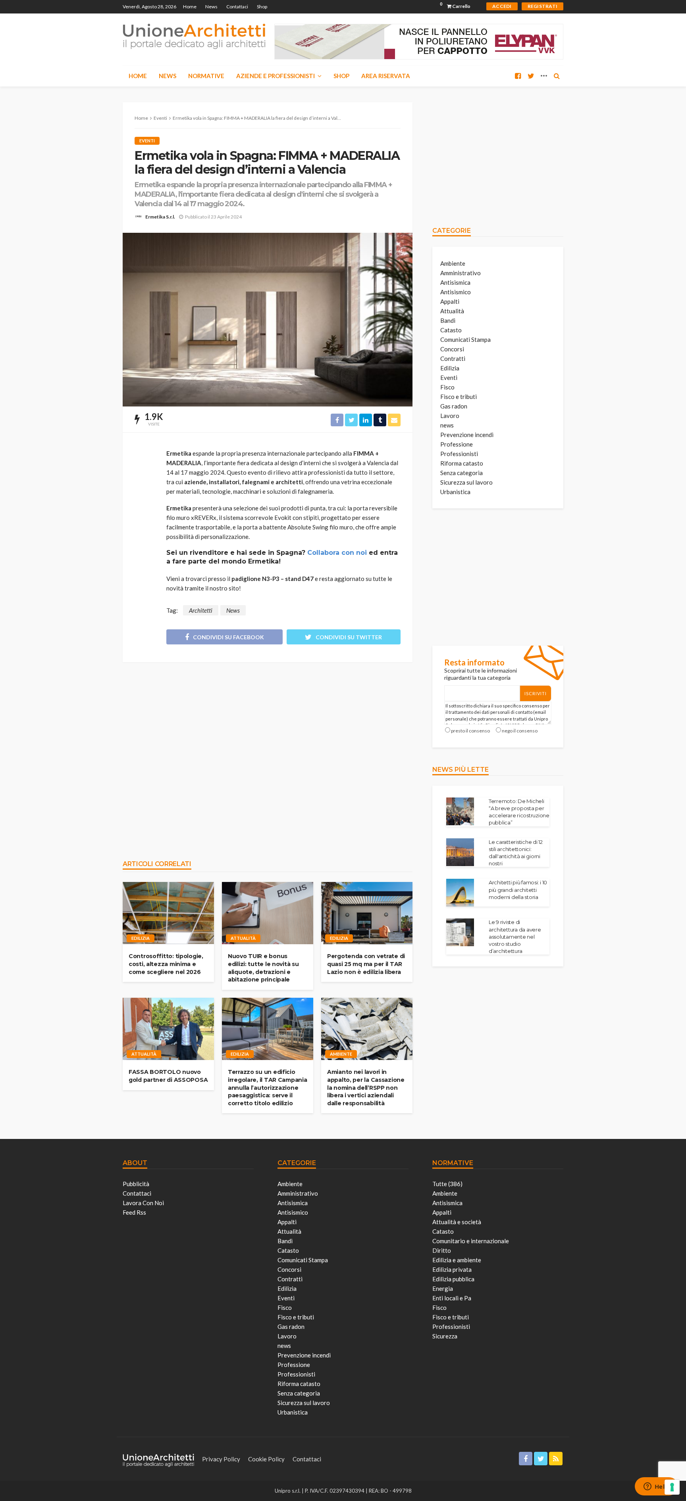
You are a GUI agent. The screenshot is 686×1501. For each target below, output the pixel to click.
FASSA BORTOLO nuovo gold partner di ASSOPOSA (168, 1075)
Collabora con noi (337, 552)
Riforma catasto (461, 463)
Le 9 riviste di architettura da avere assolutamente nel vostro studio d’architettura (515, 936)
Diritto (441, 1250)
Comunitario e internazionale (470, 1240)
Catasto (451, 330)
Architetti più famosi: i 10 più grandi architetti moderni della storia (518, 889)
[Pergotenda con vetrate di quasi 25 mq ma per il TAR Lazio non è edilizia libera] (366, 913)
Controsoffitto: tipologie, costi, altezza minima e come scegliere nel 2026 (166, 964)
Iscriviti (535, 693)
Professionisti (459, 453)
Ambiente (341, 1053)
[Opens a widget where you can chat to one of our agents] (656, 1487)
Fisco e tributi (458, 396)
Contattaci (237, 7)
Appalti (449, 301)
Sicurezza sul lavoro (466, 482)
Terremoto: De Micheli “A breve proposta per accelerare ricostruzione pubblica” (519, 812)
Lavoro (449, 415)
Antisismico (455, 291)
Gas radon (453, 406)
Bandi (447, 320)
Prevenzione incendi (466, 434)
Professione (456, 444)
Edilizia (140, 938)
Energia (442, 1288)
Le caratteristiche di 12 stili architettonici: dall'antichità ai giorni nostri (516, 853)
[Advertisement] (267, 757)
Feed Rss (134, 1212)
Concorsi (452, 349)
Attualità (243, 938)
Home (190, 7)
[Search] (556, 75)
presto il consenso (470, 731)
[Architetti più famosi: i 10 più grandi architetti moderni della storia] (460, 893)
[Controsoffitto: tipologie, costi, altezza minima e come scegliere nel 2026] (168, 913)
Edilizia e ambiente (456, 1259)
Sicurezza (444, 1336)
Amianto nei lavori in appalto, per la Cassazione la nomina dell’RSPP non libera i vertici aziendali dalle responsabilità (366, 1087)
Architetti (200, 610)
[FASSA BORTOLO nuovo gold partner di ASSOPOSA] (168, 1029)
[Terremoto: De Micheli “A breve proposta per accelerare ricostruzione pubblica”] (460, 811)
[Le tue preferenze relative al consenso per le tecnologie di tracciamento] (672, 1487)
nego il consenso (520, 731)
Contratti (452, 358)
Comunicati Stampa (465, 339)
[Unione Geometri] (194, 35)
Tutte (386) (447, 1183)
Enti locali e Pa (451, 1298)
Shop (262, 7)
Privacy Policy (221, 1459)
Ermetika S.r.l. (160, 217)
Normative (206, 75)
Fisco (447, 387)
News (211, 7)
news (447, 425)
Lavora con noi (143, 1202)
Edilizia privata (452, 1269)
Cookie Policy (266, 1459)
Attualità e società (456, 1221)
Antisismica (455, 282)
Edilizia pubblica (453, 1278)
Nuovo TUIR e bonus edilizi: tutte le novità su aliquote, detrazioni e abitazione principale (263, 968)
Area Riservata (385, 75)
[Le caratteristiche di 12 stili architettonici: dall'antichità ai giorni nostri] (460, 852)
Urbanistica (455, 491)
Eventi (147, 140)
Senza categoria (461, 472)
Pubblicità (136, 1183)
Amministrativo (460, 272)
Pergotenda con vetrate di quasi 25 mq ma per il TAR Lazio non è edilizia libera (366, 964)
